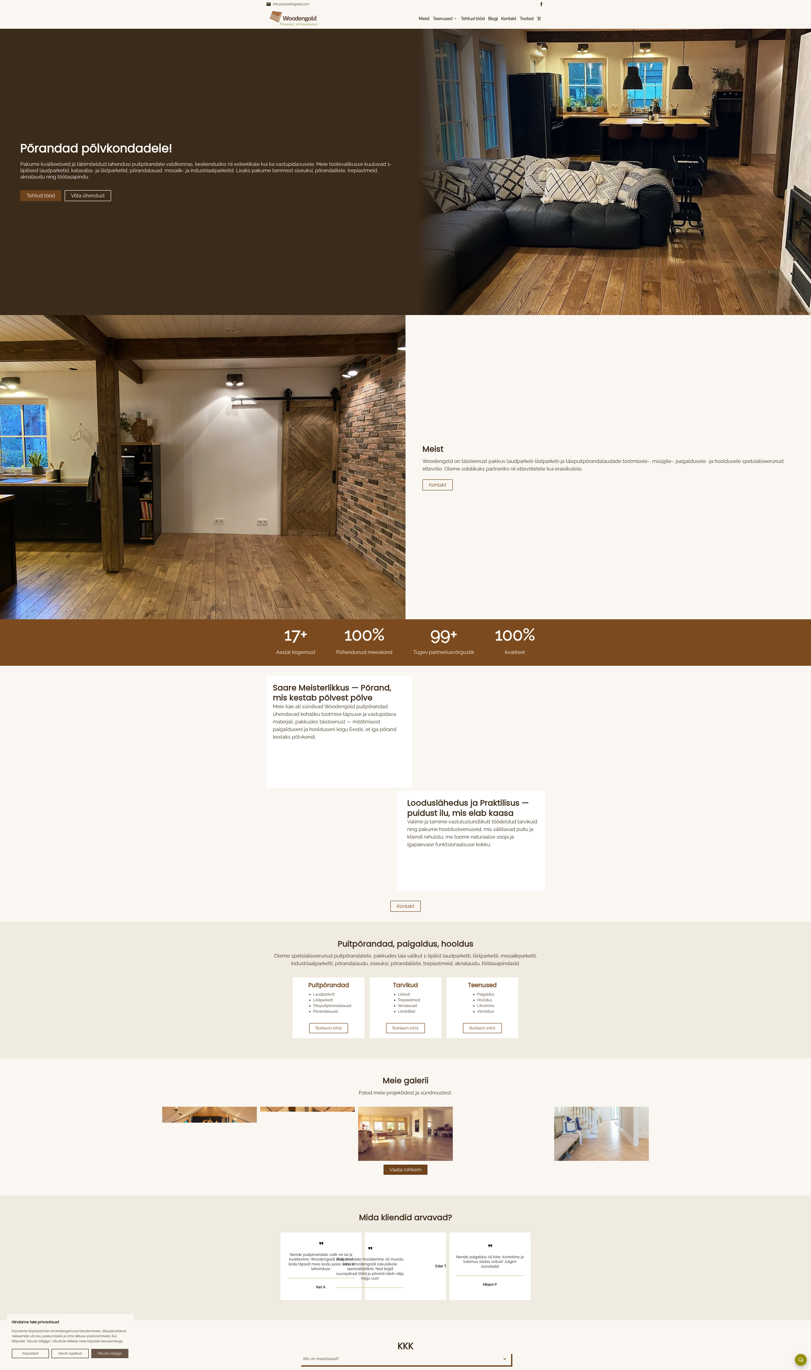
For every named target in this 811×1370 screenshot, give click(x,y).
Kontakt (508, 18)
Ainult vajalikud (70, 1353)
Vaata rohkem (405, 1170)
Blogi (493, 18)
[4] (601, 1134)
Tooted (526, 18)
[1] (307, 1134)
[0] (209, 1134)
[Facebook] (541, 4)
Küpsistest (30, 1353)
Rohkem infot (329, 1028)
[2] (405, 1134)
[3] (503, 1134)
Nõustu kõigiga (110, 1353)
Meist (424, 18)
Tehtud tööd (473, 18)
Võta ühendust (88, 195)
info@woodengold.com (287, 4)
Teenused (442, 18)
